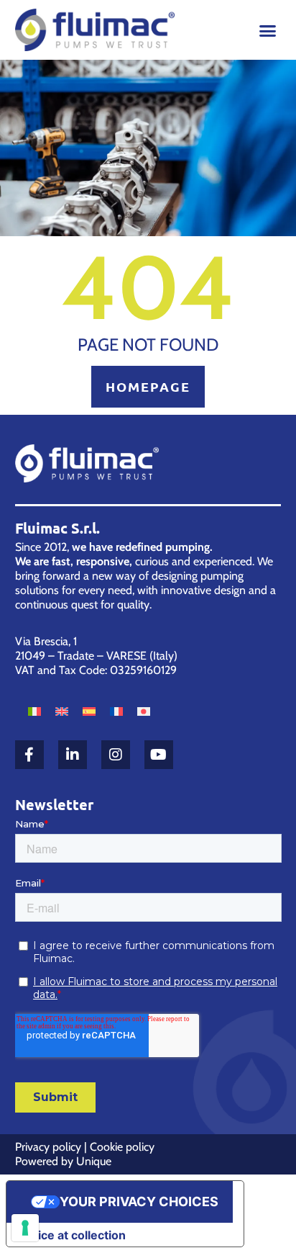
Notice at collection (72, 1235)
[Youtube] (158, 754)
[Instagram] (115, 754)
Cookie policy (122, 1147)
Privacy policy (48, 1147)
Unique (93, 1161)
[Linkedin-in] (72, 754)
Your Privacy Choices (139, 1201)
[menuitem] (34, 710)
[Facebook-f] (29, 754)
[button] (268, 31)
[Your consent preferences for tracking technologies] (25, 1227)
